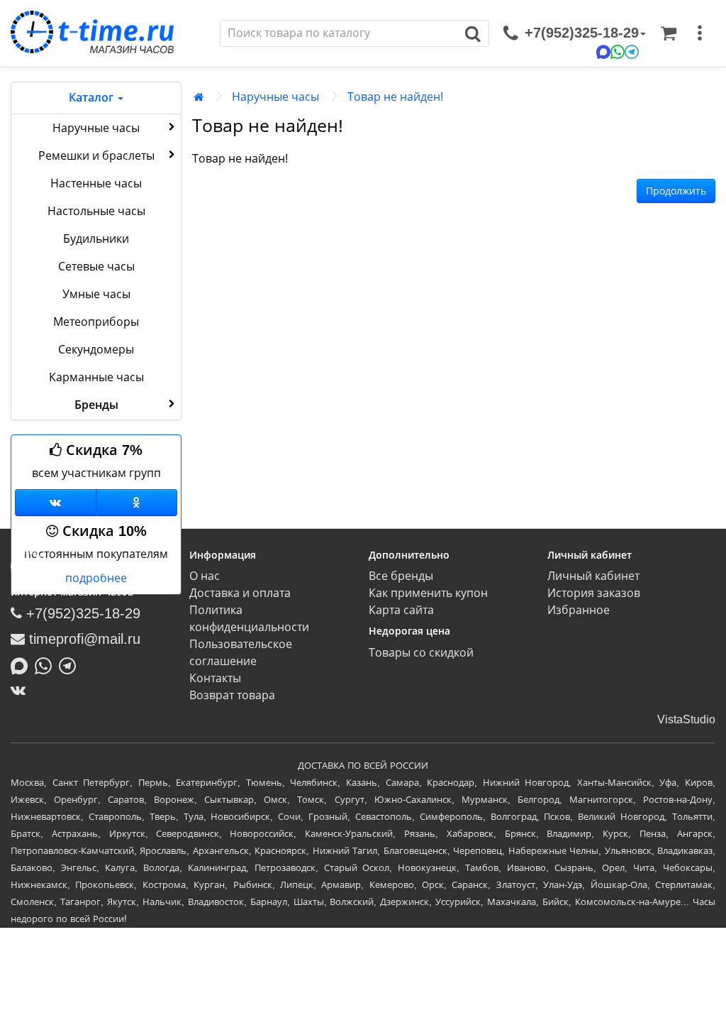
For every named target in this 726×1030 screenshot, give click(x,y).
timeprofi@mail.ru (82, 639)
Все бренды (401, 576)
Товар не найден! (395, 97)
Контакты (215, 678)
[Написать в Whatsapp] (47, 664)
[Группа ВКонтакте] (55, 502)
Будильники (96, 239)
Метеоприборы (96, 322)
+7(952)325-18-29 (81, 613)
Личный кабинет (593, 576)
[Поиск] (473, 33)
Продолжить (676, 191)
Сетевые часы (96, 267)
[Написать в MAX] (23, 664)
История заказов (593, 593)
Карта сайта (401, 610)
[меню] (699, 33)
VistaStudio (686, 719)
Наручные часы (96, 128)
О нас (204, 576)
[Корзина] (668, 33)
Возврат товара (232, 695)
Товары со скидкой (421, 653)
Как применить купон (428, 593)
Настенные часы (96, 183)
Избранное (578, 610)
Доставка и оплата (240, 593)
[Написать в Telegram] (71, 664)
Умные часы (96, 294)
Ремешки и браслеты (96, 156)
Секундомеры (96, 350)
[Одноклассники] (137, 502)
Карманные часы (96, 377)
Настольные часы (96, 211)
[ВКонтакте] (22, 690)
